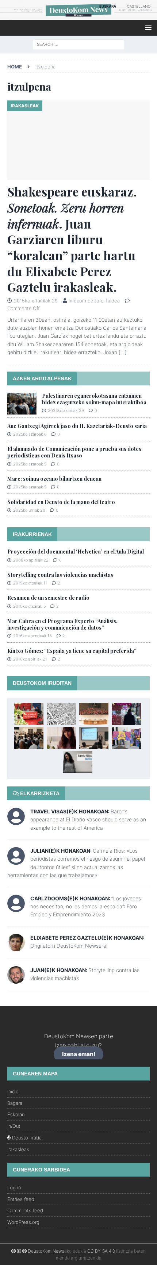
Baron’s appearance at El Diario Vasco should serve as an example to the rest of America (88, 819)
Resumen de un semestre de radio (48, 597)
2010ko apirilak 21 (30, 659)
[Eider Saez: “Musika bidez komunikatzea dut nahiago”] (61, 738)
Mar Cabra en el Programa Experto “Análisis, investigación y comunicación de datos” (62, 624)
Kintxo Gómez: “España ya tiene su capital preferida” (72, 650)
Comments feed (25, 1210)
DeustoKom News (46, 1251)
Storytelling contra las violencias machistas (60, 574)
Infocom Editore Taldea (94, 301)
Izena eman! (78, 1054)
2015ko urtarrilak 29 (36, 301)
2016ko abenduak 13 (32, 635)
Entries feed (20, 1199)
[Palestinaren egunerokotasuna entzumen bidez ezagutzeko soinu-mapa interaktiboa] (22, 404)
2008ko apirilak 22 (31, 560)
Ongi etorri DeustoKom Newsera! (69, 946)
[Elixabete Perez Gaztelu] (16, 947)
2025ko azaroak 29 (66, 410)
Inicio (13, 1091)
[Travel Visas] (16, 821)
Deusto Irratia (26, 1138)
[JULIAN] (16, 860)
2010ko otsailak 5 (29, 606)
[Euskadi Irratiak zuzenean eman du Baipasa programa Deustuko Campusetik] (28, 714)
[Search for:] (78, 44)
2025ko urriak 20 (29, 510)
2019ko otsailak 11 (30, 583)
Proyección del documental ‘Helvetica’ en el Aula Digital (75, 551)
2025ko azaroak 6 (30, 434)
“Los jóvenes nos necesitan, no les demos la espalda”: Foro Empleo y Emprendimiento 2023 (85, 906)
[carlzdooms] (16, 908)
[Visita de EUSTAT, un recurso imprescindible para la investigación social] (93, 738)
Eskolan (15, 1114)
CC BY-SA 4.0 (101, 1251)
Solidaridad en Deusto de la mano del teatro (61, 502)
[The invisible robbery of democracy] (61, 714)
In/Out (13, 1126)
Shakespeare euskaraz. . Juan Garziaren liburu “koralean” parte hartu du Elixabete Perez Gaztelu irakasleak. (72, 239)
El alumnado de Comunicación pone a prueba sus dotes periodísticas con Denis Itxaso (74, 452)
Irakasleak (18, 1149)
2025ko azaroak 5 (29, 464)
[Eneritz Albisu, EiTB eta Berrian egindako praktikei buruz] (77, 762)
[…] (123, 352)
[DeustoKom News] (78, 16)
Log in (14, 1187)
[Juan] (16, 979)
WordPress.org (23, 1222)
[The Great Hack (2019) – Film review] (126, 714)
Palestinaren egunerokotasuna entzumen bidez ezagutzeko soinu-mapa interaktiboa (94, 399)
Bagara (14, 1103)
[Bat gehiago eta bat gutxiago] (93, 714)
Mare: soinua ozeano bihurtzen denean (54, 478)
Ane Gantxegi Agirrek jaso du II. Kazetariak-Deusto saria (77, 426)
